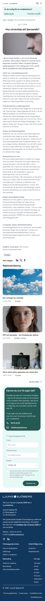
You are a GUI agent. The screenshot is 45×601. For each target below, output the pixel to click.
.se (26, 427)
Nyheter (23, 338)
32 (17, 423)
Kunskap (7, 255)
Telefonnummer (11, 450)
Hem (4, 20)
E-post (9, 440)
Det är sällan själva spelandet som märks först (20, 372)
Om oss (37, 559)
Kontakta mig (33, 14)
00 (19, 423)
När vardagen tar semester (13, 298)
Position (9, 460)
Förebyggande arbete (11, 544)
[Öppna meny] (41, 3)
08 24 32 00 (9, 14)
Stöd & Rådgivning (35, 544)
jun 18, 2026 (7, 301)
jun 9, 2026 (6, 338)
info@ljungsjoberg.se (16, 534)
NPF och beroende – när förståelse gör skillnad (20, 335)
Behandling (7, 559)
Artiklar (10, 20)
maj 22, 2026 (7, 375)
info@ (13, 427)
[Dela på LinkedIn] (17, 260)
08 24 (13, 423)
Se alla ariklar (34, 382)
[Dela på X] (21, 260)
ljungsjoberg (20, 427)
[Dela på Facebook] (24, 260)
